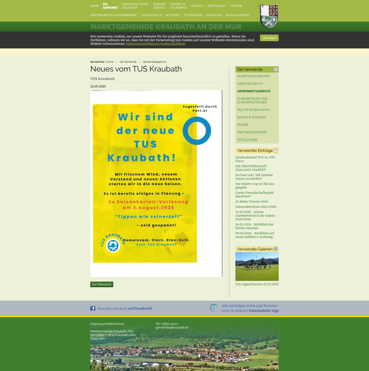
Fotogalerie (247, 140)
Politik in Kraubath (253, 110)
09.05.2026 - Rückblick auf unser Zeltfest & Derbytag (254, 235)
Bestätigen (269, 37)
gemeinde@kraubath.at (171, 327)
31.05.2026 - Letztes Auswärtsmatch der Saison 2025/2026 (255, 215)
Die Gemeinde (128, 61)
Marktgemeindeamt (253, 76)
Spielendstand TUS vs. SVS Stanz (255, 159)
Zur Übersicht (101, 284)
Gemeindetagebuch (154, 61)
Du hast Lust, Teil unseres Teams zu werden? (254, 177)
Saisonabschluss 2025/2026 (255, 207)
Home (109, 61)
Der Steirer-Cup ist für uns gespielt (254, 185)
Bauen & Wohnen (251, 117)
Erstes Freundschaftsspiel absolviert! (254, 194)
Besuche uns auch (125, 308)
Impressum (98, 324)
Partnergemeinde (252, 132)
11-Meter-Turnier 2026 (251, 201)
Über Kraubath (250, 84)
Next (274, 268)
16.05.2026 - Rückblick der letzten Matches (254, 226)
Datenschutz (115, 324)
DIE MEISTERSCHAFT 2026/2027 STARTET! (251, 168)
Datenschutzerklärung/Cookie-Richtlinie (155, 44)
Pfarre (243, 125)
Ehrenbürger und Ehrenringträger (252, 100)
